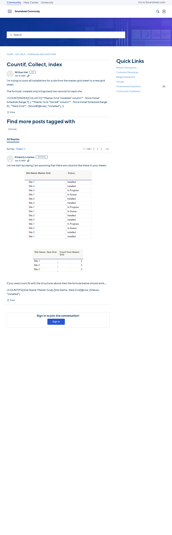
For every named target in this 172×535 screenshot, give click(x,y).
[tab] (13, 139)
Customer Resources (127, 72)
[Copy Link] (28, 75)
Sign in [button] (56, 321)
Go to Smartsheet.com (151, 2)
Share (11, 112)
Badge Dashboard (125, 77)
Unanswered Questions (140, 86)
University (47, 2)
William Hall (21, 72)
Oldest (19, 149)
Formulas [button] (12, 129)
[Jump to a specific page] (107, 149)
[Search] (158, 11)
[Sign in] (164, 11)
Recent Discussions (126, 67)
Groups (120, 81)
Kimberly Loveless (24, 157)
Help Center (31, 2)
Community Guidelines (128, 91)
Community (14, 2)
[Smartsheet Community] (27, 11)
